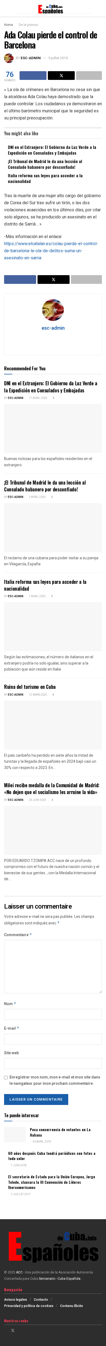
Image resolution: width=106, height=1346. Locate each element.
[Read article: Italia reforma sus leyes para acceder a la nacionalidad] (53, 626)
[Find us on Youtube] (26, 1331)
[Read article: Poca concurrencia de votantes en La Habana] (15, 1134)
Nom (10, 1004)
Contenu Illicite (71, 1305)
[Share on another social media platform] (89, 75)
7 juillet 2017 (20, 1194)
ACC (19, 1272)
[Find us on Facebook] (5, 1331)
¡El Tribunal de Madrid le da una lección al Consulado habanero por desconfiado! (45, 164)
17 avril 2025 (37, 398)
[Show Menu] (6, 8)
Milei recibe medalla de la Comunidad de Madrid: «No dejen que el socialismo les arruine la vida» (51, 788)
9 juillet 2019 (58, 58)
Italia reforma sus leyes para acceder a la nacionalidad (45, 178)
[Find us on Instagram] (19, 1331)
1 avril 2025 (37, 497)
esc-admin (31, 58)
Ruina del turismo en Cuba (30, 686)
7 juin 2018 (18, 1165)
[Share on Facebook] (33, 75)
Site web (11, 1053)
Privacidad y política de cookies (28, 1305)
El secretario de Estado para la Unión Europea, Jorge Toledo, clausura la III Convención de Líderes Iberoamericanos (51, 1182)
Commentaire (18, 935)
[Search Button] (99, 8)
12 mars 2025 (37, 695)
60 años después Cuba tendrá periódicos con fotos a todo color (51, 1155)
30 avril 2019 (41, 1142)
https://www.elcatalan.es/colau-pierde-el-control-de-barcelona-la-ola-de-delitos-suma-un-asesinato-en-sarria (51, 250)
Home (8, 24)
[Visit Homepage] (53, 8)
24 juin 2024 (37, 800)
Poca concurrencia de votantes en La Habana (60, 1132)
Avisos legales (15, 1299)
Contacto (41, 1299)
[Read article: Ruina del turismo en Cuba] (53, 725)
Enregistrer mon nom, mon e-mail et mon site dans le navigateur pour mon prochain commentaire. (55, 1080)
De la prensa (28, 24)
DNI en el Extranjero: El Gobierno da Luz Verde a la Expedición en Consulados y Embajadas (52, 150)
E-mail (11, 1028)
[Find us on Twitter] (13, 1331)
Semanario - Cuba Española (60, 1278)
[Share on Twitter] (61, 75)
